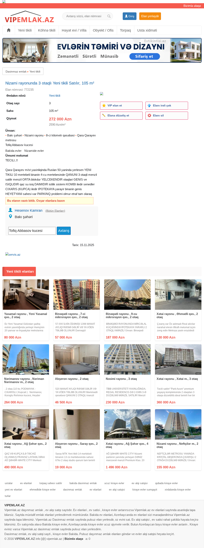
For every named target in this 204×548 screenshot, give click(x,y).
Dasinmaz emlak (16, 71)
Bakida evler (13, 150)
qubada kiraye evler (166, 483)
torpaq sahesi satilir (50, 483)
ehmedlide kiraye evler (43, 489)
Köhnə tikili (46, 30)
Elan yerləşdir (150, 16)
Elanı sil (158, 115)
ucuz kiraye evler (114, 483)
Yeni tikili (25, 30)
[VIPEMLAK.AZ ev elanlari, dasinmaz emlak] (29, 16)
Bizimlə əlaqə (192, 5)
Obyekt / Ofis (103, 30)
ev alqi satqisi (140, 483)
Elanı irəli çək (162, 105)
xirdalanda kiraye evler (178, 489)
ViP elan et (115, 105)
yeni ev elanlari (13, 489)
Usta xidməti (147, 30)
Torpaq (125, 30)
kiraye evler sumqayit (144, 489)
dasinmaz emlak (72, 489)
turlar (8, 495)
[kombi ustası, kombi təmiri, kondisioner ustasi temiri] (102, 1)
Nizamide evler (34, 150)
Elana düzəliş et (118, 115)
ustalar (9, 483)
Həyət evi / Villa (74, 30)
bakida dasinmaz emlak (83, 483)
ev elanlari (26, 483)
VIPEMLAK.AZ (14, 505)
